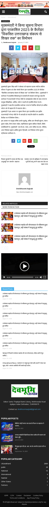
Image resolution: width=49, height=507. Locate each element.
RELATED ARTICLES (10, 204)
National (4, 471)
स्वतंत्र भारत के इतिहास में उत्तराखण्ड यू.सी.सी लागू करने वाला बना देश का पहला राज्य (36, 161)
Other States (6, 481)
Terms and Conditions (17, 498)
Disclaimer (27, 495)
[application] (24, 266)
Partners (4, 485)
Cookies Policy (38, 495)
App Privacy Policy (33, 498)
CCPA (12, 495)
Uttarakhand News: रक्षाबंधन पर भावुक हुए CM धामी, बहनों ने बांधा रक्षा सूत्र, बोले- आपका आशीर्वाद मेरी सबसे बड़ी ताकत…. (24, 364)
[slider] (22, 277)
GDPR (6, 495)
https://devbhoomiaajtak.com (24, 192)
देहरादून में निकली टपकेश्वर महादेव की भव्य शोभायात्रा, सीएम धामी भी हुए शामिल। (23, 354)
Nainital (4, 478)
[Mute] (41, 277)
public (3, 467)
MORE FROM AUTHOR (11, 207)
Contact (19, 495)
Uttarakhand (5, 21)
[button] (45, 11)
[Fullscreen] (45, 277)
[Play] (4, 277)
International (6, 474)
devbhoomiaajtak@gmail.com (29, 409)
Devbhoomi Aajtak (9, 42)
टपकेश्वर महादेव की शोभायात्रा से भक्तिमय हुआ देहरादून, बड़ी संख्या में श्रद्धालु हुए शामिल (25, 295)
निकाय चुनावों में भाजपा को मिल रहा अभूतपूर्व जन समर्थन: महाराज (12, 160)
